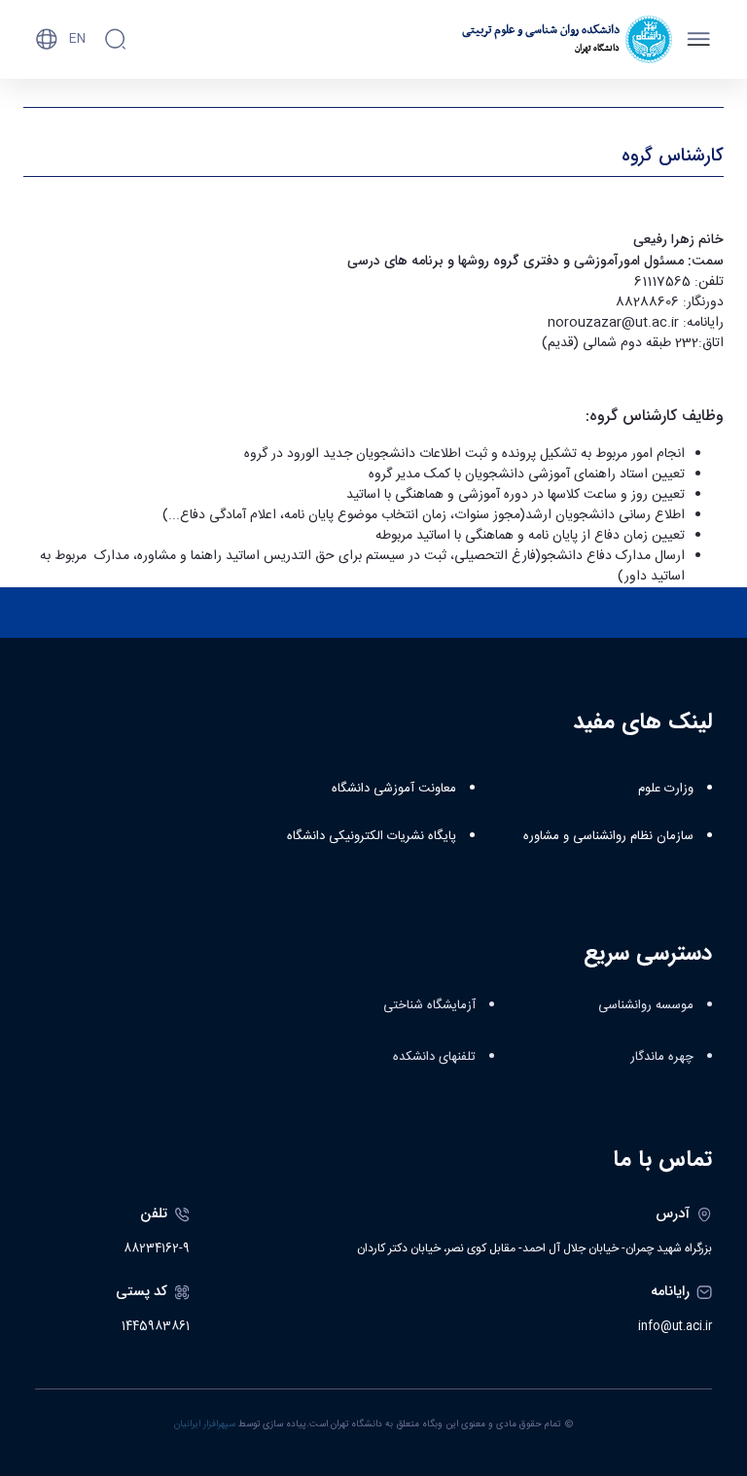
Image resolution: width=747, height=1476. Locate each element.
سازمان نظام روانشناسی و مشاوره (608, 836)
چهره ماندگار (662, 1057)
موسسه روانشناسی (646, 1005)
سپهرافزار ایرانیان (204, 1424)
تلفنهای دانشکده (434, 1057)
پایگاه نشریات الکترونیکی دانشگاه (371, 836)
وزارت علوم (666, 788)
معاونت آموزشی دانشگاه (394, 788)
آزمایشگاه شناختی (429, 1005)
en (77, 39)
